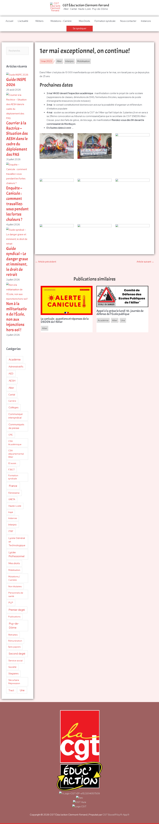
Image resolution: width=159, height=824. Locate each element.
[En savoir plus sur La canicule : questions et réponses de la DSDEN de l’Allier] (67, 300)
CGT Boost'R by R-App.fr (115, 814)
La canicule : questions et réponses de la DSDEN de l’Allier (65, 320)
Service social (15, 660)
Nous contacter (128, 21)
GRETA (11, 499)
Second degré (17, 653)
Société (12, 667)
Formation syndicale (105, 21)
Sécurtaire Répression (14, 682)
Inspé (10, 512)
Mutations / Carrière (14, 578)
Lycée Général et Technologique (17, 541)
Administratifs (16, 366)
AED (11, 373)
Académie (15, 359)
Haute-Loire (15, 505)
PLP (11, 602)
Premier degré (17, 609)
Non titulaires (15, 586)
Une (22, 690)
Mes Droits (84, 21)
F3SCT (11, 469)
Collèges (13, 407)
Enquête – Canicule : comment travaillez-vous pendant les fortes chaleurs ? (17, 204)
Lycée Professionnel (16, 554)
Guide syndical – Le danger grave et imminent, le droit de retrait (17, 261)
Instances (146, 21)
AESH (12, 380)
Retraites (13, 634)
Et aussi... (13, 463)
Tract (11, 690)
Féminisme (14, 492)
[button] (79, 28)
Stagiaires (13, 673)
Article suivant (145, 261)
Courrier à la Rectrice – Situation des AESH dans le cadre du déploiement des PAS (17, 139)
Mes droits (14, 563)
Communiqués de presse (16, 426)
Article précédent (45, 261)
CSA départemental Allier (16, 453)
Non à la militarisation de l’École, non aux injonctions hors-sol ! (16, 316)
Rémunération (15, 641)
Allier (11, 387)
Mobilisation (14, 570)
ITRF (10, 531)
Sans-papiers (14, 646)
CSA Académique (14, 443)
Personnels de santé (15, 594)
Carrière (12, 401)
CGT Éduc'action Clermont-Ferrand (86, 5)
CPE (10, 434)
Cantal (11, 394)
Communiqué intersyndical (15, 416)
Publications (14, 616)
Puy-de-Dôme (14, 625)
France (13, 486)
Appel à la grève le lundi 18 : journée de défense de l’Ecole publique (119, 312)
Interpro (12, 524)
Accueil (9, 21)
